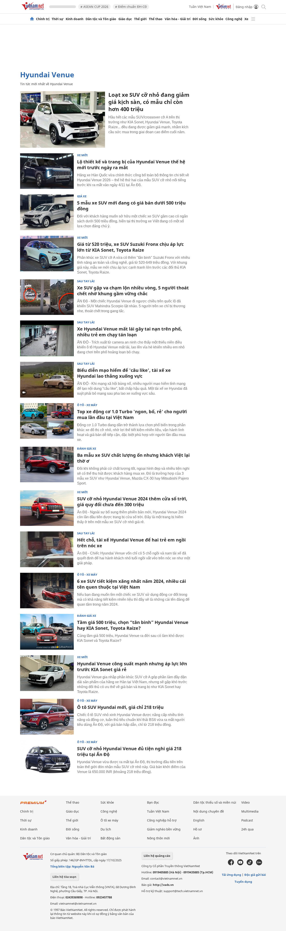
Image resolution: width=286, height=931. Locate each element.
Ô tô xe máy (109, 820)
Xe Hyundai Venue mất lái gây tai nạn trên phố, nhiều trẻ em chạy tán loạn (129, 332)
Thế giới (140, 19)
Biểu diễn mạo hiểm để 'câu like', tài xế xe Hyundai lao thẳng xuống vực (124, 373)
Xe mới (82, 155)
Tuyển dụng (243, 882)
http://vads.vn (163, 885)
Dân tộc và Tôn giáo (101, 19)
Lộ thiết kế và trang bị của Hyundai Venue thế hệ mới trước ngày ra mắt (131, 165)
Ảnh (196, 838)
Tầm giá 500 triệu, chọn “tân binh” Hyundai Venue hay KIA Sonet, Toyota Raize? (132, 625)
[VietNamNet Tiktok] (250, 864)
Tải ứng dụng (231, 875)
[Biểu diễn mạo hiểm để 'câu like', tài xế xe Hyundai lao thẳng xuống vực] (47, 380)
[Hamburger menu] (253, 19)
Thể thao (155, 19)
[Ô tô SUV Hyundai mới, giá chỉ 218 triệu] (47, 717)
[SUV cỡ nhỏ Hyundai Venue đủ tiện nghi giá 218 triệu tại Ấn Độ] (47, 758)
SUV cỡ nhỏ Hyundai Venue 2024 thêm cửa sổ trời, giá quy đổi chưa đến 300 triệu (132, 502)
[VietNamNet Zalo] (259, 864)
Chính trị (42, 19)
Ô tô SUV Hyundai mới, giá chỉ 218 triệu (120, 707)
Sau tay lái (86, 281)
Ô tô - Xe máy (87, 405)
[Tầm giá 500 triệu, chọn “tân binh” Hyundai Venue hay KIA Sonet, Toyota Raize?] (47, 632)
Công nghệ (233, 19)
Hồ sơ (197, 829)
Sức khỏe (216, 19)
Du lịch (106, 829)
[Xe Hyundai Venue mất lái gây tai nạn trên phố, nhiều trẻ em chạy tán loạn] (47, 338)
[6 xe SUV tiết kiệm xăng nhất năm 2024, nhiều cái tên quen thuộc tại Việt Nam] (47, 591)
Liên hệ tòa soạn (64, 877)
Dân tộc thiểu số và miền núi (214, 802)
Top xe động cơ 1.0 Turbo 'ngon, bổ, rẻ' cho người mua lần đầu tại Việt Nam (132, 414)
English (198, 820)
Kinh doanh (74, 19)
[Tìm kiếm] (263, 6)
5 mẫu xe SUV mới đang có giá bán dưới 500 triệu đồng (131, 206)
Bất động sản (110, 838)
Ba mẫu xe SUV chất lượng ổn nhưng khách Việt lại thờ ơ (133, 458)
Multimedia (250, 811)
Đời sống (199, 19)
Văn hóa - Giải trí (177, 19)
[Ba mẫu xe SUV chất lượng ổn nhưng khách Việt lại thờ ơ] (47, 464)
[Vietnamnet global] (223, 8)
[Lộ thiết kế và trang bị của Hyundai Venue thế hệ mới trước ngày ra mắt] (47, 171)
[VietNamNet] (32, 19)
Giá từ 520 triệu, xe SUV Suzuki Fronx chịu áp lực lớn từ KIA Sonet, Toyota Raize (130, 247)
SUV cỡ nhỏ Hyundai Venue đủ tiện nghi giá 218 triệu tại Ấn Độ (129, 751)
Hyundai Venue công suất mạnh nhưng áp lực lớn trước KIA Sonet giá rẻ (132, 666)
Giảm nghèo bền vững (164, 829)
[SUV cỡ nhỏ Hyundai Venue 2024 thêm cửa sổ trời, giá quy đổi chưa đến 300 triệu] (47, 508)
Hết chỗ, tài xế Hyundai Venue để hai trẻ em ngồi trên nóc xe (131, 543)
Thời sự (57, 19)
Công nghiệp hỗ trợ (162, 820)
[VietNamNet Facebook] (231, 864)
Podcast (247, 820)
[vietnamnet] (33, 11)
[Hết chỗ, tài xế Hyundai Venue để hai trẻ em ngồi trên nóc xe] (47, 549)
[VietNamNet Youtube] (240, 864)
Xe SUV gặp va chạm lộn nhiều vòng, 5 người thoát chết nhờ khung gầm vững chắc (133, 291)
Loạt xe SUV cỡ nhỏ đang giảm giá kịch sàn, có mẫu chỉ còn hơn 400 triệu (148, 102)
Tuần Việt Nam (200, 6)
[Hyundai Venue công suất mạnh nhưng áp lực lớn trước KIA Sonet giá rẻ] (47, 673)
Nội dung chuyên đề (208, 811)
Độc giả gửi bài (255, 875)
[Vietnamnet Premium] (33, 804)
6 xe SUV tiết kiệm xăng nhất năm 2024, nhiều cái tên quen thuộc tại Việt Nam (131, 584)
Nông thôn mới (158, 838)
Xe (246, 19)
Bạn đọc (153, 802)
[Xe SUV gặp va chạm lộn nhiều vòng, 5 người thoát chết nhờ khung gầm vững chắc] (47, 297)
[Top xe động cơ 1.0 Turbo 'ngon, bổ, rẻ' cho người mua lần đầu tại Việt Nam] (47, 421)
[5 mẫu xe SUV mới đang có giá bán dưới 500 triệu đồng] (47, 212)
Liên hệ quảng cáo (157, 856)
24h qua (247, 829)
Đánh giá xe (86, 448)
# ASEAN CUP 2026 (94, 6)
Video (245, 802)
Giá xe (81, 196)
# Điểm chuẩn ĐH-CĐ (131, 6)
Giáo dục (125, 19)
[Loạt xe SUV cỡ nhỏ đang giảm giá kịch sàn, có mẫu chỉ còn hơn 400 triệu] (62, 119)
